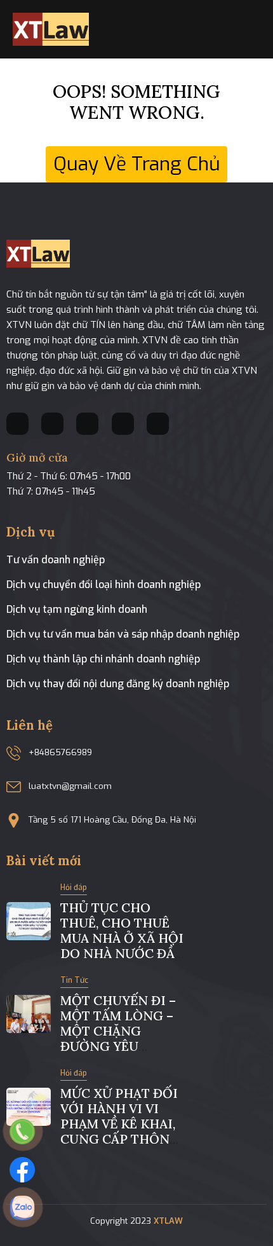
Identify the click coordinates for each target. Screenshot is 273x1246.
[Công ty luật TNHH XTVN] (51, 29)
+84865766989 (60, 752)
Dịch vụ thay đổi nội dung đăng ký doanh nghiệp (117, 683)
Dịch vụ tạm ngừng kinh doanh (76, 609)
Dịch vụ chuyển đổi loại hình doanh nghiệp (103, 584)
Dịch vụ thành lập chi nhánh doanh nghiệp (103, 659)
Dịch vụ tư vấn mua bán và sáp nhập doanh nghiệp (122, 634)
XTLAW (168, 1220)
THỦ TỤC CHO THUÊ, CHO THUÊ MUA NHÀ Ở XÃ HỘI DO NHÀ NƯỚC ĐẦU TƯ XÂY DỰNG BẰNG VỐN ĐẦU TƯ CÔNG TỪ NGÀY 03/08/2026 (122, 961)
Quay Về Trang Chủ (136, 164)
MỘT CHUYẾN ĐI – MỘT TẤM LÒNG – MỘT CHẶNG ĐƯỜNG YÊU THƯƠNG (118, 1030)
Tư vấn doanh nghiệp (55, 559)
